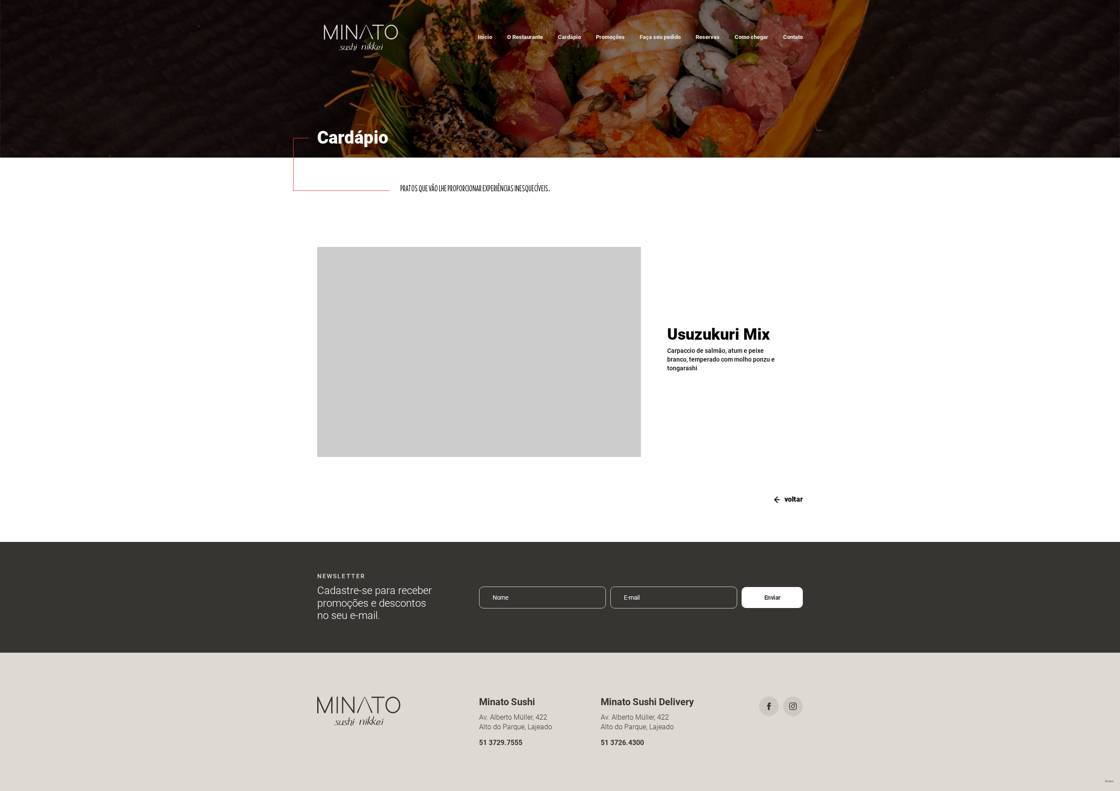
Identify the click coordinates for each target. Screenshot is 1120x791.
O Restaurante (525, 37)
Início (485, 37)
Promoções (610, 37)
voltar (793, 499)
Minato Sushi (361, 37)
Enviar (772, 597)
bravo (1109, 781)
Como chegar (751, 37)
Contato (793, 37)
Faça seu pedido (660, 37)
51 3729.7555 (500, 742)
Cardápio (569, 37)
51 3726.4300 (622, 742)
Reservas (708, 37)
